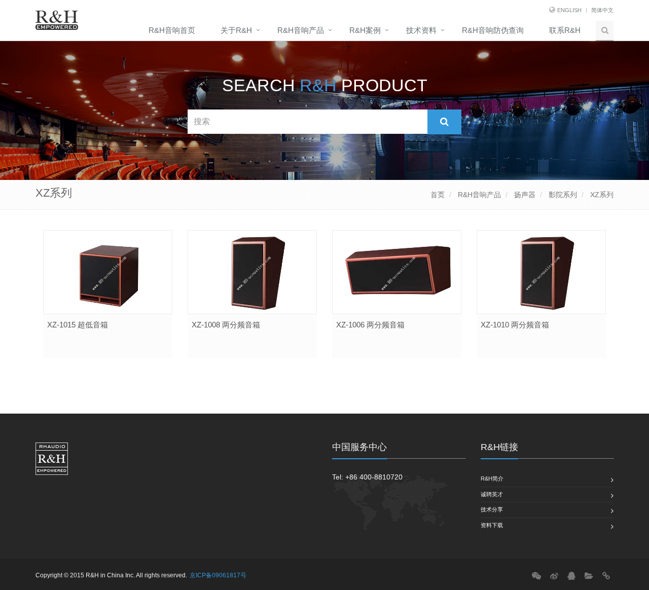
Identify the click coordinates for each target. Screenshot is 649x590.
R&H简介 (492, 478)
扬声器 (523, 195)
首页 (437, 195)
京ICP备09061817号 (218, 575)
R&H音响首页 (172, 30)
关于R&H (236, 30)
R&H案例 (365, 30)
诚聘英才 (492, 494)
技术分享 (492, 509)
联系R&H (565, 30)
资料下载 (492, 525)
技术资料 (421, 30)
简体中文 (602, 10)
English (569, 10)
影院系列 (562, 195)
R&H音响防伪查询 (493, 30)
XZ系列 (601, 195)
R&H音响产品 (300, 30)
